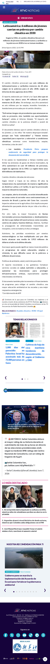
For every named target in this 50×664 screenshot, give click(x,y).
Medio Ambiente (9, 22)
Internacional (12, 341)
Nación (29, 341)
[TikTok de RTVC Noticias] (31, 635)
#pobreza (5, 313)
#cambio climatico (24, 311)
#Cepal (40, 311)
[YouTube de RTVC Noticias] (24, 635)
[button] (22, 379)
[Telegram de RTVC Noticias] (37, 635)
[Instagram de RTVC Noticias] (18, 635)
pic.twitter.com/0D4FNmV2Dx (19, 465)
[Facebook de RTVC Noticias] (5, 635)
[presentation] (5, 377)
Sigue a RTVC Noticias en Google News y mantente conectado (25, 390)
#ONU (34, 311)
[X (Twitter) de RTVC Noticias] (12, 635)
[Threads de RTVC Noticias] (43, 635)
